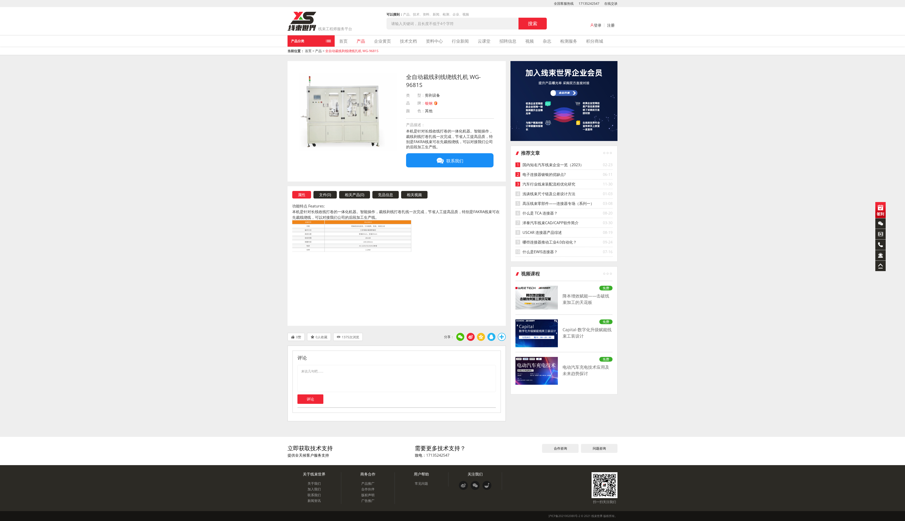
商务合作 (367, 474)
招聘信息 (507, 41)
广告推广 (367, 500)
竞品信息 (385, 194)
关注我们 (475, 474)
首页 (343, 41)
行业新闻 (460, 41)
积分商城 (594, 41)
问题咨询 (599, 448)
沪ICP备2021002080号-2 (564, 516)
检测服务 (568, 41)
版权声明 (367, 495)
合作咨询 (560, 448)
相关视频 (414, 194)
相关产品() (354, 194)
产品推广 (367, 483)
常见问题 (421, 483)
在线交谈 (610, 3)
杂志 (547, 41)
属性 (301, 194)
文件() (325, 194)
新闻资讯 (314, 500)
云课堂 (484, 41)
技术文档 (408, 41)
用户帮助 (421, 474)
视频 (529, 41)
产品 (361, 41)
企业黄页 (382, 41)
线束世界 (597, 516)
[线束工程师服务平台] (302, 21)
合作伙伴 (367, 489)
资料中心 (434, 41)
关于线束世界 (314, 474)
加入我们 (314, 489)
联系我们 (314, 495)
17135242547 (589, 3)
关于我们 (314, 483)
